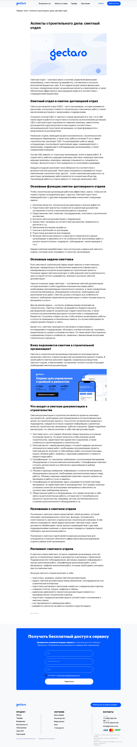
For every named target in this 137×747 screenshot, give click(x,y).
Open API (20, 731)
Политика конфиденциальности (26, 738)
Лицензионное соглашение (46, 738)
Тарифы (74, 3)
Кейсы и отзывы (61, 3)
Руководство (59, 718)
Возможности (44, 3)
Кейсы (18, 715)
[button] (114, 4)
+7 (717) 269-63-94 (110, 723)
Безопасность (22, 724)
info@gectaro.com (110, 726)
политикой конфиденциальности (68, 675)
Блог (56, 725)
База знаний (59, 715)
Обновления (21, 728)
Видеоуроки (59, 721)
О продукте (59, 728)
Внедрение (20, 721)
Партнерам (85, 3)
